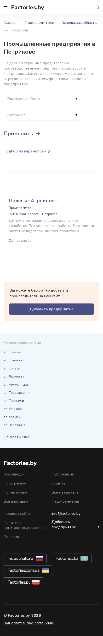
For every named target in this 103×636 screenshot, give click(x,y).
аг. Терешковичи (17, 392)
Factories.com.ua (23, 570)
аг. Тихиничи (14, 401)
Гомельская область (79, 22)
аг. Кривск (12, 368)
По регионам (15, 492)
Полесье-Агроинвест (34, 200)
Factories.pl (18, 582)
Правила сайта (17, 513)
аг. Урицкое (13, 409)
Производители (39, 22)
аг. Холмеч (12, 417)
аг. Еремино (13, 352)
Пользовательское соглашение (29, 623)
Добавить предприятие (51, 309)
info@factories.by (66, 513)
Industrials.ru (20, 558)
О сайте (59, 483)
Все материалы (65, 492)
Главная (10, 22)
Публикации (63, 474)
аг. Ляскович (14, 376)
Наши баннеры (65, 501)
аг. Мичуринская (16, 384)
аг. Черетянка (14, 425)
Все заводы (14, 474)
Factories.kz (67, 558)
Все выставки (16, 501)
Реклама (11, 537)
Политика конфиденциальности (24, 525)
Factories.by (27, 7)
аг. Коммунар (14, 360)
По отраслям (15, 483)
